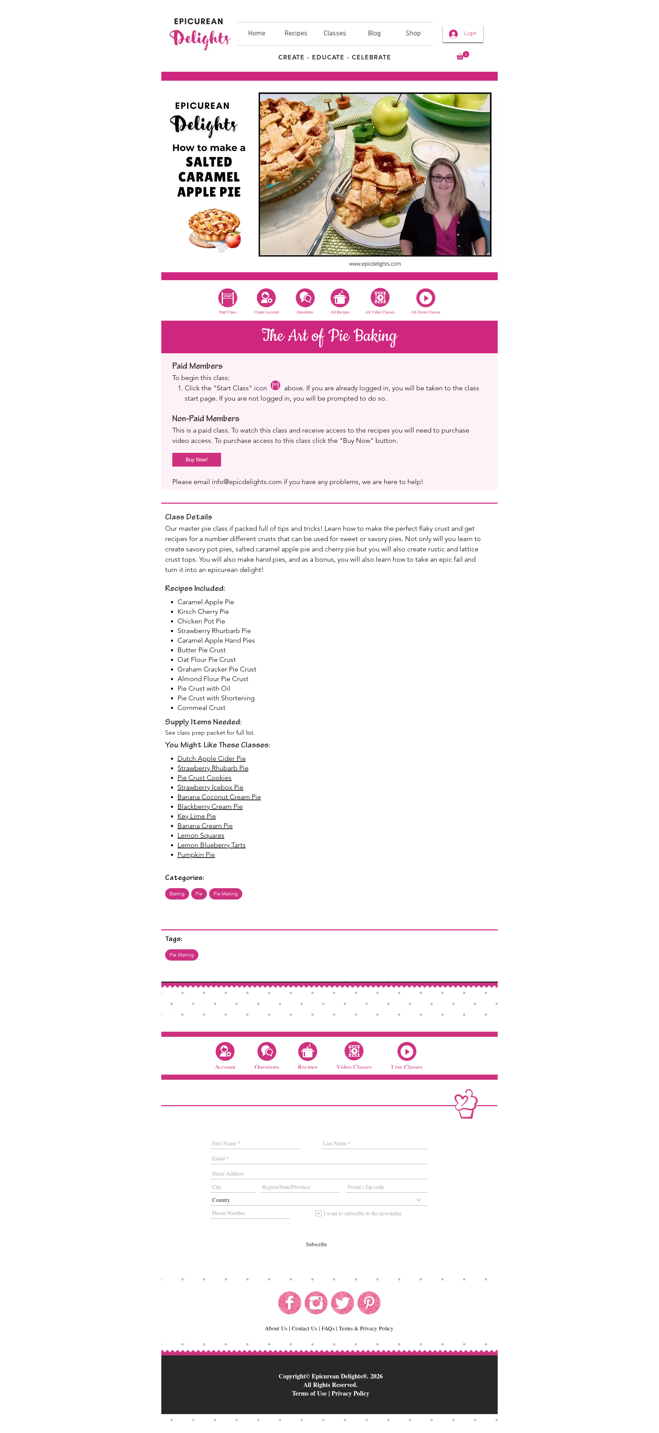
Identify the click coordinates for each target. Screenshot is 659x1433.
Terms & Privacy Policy (366, 1328)
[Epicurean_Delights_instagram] (316, 1303)
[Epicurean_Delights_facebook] (290, 1303)
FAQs (328, 1328)
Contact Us (304, 1328)
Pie (199, 894)
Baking (177, 894)
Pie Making (225, 894)
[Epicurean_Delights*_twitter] (343, 1303)
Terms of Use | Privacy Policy (330, 1393)
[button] (462, 55)
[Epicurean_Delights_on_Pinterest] (369, 1303)
